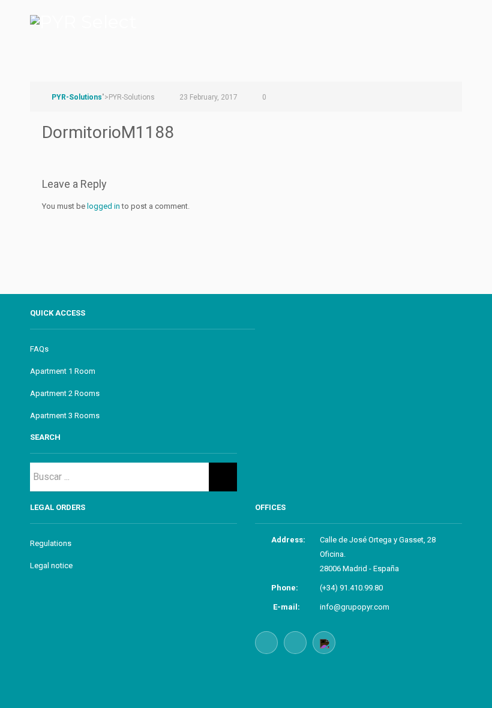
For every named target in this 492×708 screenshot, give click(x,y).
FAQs (39, 348)
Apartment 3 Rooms (65, 415)
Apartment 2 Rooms (65, 393)
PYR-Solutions (77, 97)
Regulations (50, 543)
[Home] (83, 17)
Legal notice (51, 565)
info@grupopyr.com (354, 606)
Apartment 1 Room (62, 371)
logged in (103, 206)
